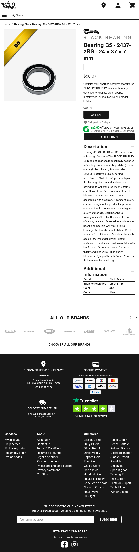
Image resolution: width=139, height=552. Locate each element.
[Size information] (91, 107)
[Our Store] (103, 5)
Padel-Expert (118, 440)
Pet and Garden (120, 448)
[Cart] (132, 5)
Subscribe (108, 519)
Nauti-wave (91, 492)
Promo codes (13, 457)
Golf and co (91, 470)
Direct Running (93, 448)
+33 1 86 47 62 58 (43, 387)
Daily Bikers (91, 444)
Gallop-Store (92, 466)
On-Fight (89, 496)
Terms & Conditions (49, 448)
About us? (43, 440)
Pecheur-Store (119, 444)
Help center (12, 444)
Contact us (43, 375)
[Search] (13, 15)
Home (7, 24)
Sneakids (116, 466)
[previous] (130, 318)
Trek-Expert (117, 479)
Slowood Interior (120, 453)
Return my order (15, 453)
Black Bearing (107, 37)
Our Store (43, 474)
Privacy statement (48, 470)
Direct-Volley (92, 453)
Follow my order (15, 448)
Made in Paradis (94, 487)
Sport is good (118, 470)
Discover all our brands (69, 344)
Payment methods (48, 461)
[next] (136, 318)
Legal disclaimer (47, 457)
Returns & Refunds (49, 453)
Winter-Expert (119, 492)
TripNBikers (118, 487)
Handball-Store (93, 474)
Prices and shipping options (54, 466)
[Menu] (4, 15)
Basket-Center (93, 440)
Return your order (42, 416)
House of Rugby (94, 479)
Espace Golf (92, 457)
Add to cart (109, 137)
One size (96, 114)
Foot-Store (90, 461)
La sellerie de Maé (96, 483)
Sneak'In (116, 461)
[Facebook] (64, 545)
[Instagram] (74, 545)
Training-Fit (117, 474)
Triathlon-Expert (120, 483)
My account (12, 440)
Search (20, 15)
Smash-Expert (119, 457)
